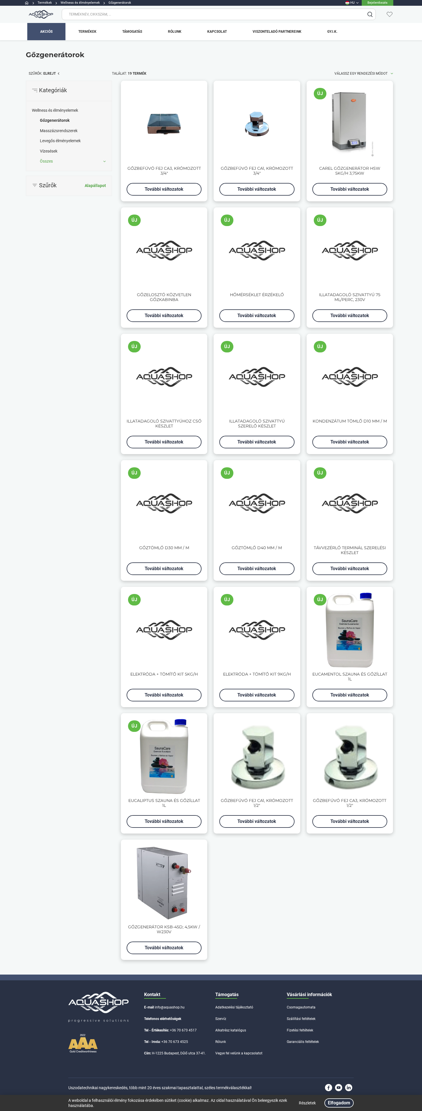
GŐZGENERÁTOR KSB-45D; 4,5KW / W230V (164, 929)
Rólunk (220, 1042)
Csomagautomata (301, 1007)
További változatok (164, 189)
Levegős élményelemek (60, 140)
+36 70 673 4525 (174, 1042)
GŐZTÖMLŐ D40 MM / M (257, 547)
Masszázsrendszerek (59, 130)
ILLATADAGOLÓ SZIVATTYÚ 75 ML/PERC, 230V (349, 297)
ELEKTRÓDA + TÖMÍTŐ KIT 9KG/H (257, 674)
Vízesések (48, 151)
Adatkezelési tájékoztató (234, 1007)
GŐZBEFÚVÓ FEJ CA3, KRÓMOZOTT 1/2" (349, 803)
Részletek (307, 1103)
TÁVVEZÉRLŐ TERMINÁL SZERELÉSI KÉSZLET (350, 550)
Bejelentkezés (377, 3)
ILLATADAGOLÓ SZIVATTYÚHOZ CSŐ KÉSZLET (164, 424)
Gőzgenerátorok (54, 120)
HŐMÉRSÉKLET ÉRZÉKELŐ (257, 294)
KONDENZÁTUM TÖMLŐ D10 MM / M (350, 421)
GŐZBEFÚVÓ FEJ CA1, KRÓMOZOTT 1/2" (257, 803)
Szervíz (220, 1019)
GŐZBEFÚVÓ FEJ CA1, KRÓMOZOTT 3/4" (257, 171)
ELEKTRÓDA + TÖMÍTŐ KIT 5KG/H (164, 674)
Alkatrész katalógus (230, 1030)
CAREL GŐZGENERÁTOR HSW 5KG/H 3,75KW (349, 171)
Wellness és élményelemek (55, 110)
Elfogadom (339, 1103)
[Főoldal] (40, 14)
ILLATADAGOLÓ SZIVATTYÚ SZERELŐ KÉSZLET (257, 424)
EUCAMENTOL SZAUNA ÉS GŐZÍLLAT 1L (349, 677)
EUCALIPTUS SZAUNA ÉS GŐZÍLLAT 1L (164, 803)
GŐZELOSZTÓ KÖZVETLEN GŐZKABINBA (164, 297)
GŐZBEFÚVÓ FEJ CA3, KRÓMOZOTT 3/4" (164, 171)
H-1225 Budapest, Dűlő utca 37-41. (179, 1053)
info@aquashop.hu (170, 1007)
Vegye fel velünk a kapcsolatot (238, 1053)
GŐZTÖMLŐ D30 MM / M (164, 547)
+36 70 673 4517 (183, 1030)
